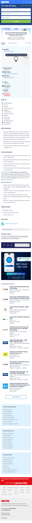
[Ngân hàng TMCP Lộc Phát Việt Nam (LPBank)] (5, 330)
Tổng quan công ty (12, 43)
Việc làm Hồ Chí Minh (8, 433)
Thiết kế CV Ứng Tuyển (11, 223)
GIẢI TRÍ (16, 493)
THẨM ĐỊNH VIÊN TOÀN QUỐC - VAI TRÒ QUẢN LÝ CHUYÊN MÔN (19, 372)
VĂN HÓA (16, 491)
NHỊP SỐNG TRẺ (16, 488)
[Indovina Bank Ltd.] (5, 354)
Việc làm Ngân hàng (8, 415)
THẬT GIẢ (28, 492)
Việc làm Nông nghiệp (8, 417)
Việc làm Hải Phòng (8, 445)
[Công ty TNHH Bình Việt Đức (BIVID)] (5, 309)
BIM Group (12, 320)
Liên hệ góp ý (4, 518)
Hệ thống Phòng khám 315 (16, 388)
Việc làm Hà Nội (7, 435)
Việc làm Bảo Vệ (7, 413)
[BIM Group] (5, 320)
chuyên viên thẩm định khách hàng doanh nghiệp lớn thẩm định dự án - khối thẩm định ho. (14, 237)
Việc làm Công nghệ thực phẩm (10, 423)
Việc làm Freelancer (8, 463)
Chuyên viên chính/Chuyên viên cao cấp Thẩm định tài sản (19, 362)
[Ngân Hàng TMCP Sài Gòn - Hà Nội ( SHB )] (5, 289)
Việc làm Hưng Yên (7, 447)
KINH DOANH (10, 487)
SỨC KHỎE (22, 492)
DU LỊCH (10, 494)
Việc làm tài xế (6, 467)
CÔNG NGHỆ (10, 489)
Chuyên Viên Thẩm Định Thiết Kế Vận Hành (20, 317)
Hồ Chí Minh (11, 51)
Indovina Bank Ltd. (14, 355)
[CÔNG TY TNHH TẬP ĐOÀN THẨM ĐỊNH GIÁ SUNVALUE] (5, 343)
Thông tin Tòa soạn (5, 513)
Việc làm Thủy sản (7, 421)
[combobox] (16, 9)
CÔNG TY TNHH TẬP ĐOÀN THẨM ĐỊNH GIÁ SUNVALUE (20, 344)
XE (10, 492)
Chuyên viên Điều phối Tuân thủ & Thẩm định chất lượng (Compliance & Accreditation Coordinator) (20, 385)
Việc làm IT (6, 465)
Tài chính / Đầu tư (14, 73)
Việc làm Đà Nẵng (7, 443)
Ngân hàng (6, 73)
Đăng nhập (28, 5)
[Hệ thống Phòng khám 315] (5, 386)
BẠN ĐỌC (28, 489)
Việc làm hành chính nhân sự (10, 470)
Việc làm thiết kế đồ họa (9, 471)
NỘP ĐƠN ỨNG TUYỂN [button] (16, 38)
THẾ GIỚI (4, 492)
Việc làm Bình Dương (8, 437)
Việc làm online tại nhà (8, 457)
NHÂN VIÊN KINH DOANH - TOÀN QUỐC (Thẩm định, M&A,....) (18, 340)
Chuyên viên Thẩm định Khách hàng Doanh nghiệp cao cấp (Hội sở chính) (20, 297)
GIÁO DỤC (28, 487)
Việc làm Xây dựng (7, 411)
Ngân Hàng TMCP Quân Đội (16, 35)
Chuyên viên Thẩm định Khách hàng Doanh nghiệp (19, 287)
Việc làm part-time (7, 459)
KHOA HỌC (22, 489)
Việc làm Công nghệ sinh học (10, 419)
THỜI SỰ (4, 489)
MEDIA (4, 487)
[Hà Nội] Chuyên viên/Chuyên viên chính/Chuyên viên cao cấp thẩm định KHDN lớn (19, 328)
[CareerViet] (20, 482)
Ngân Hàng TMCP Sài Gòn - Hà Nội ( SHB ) (19, 289)
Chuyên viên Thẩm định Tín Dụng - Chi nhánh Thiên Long (19, 352)
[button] (27, 2)
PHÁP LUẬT (4, 494)
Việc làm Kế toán (7, 409)
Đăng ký (23, 5)
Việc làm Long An (7, 441)
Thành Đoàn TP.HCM (5, 514)
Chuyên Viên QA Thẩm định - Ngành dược (19, 307)
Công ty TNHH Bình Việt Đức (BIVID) (18, 310)
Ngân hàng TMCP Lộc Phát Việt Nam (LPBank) (18, 332)
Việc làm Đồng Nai (7, 439)
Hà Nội (5, 51)
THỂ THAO (22, 487)
